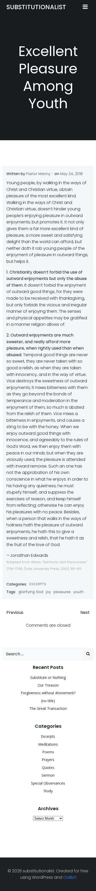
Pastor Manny (38, 173)
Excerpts (37, 584)
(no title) (48, 700)
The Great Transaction (48, 708)
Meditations (48, 744)
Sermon (48, 775)
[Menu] (85, 7)
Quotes (48, 767)
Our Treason (48, 685)
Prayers (48, 759)
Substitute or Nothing (48, 677)
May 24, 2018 (71, 173)
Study (48, 790)
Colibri (69, 877)
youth (78, 591)
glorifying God (30, 591)
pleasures (62, 591)
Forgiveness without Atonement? (48, 692)
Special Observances (48, 783)
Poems (48, 751)
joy (48, 591)
